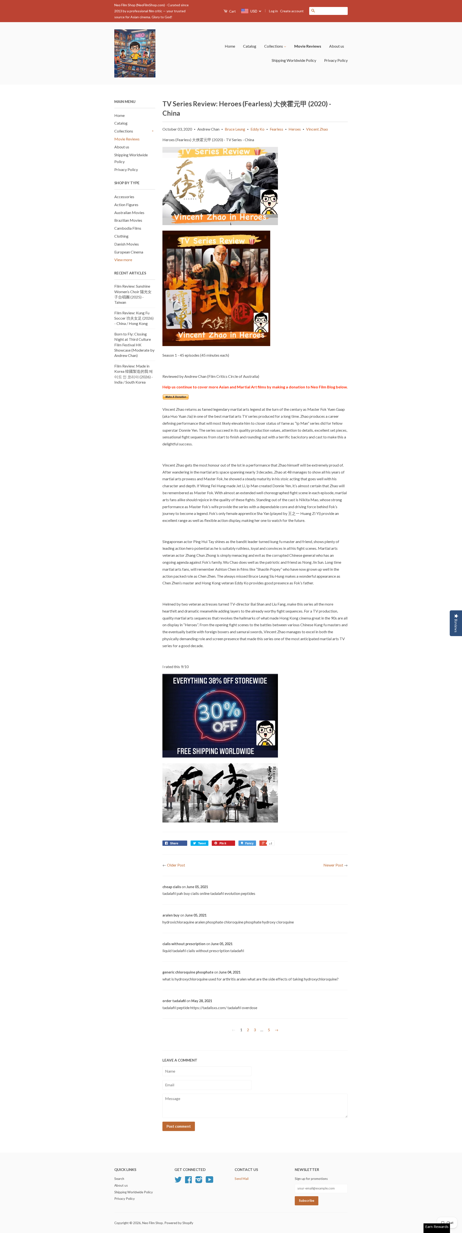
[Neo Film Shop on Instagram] (199, 1181)
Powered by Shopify (178, 1223)
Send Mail (242, 1179)
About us (336, 46)
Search (119, 1179)
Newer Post (333, 865)
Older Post (176, 865)
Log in (273, 11)
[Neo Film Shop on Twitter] (178, 1181)
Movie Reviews (307, 46)
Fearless (276, 129)
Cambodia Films (127, 228)
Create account (292, 11)
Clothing (121, 236)
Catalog (249, 46)
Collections (274, 46)
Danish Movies (126, 244)
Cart (232, 11)
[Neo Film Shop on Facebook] (188, 1181)
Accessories (124, 196)
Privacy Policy (336, 60)
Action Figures (126, 204)
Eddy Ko (257, 129)
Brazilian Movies (128, 220)
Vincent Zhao (317, 129)
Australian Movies (129, 212)
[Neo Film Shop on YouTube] (209, 1181)
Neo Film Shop (152, 1223)
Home (230, 46)
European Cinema (128, 252)
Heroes (295, 129)
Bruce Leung (235, 129)
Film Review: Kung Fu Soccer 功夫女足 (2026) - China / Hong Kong (134, 318)
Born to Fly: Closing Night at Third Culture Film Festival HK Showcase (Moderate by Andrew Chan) (134, 345)
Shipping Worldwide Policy (294, 60)
